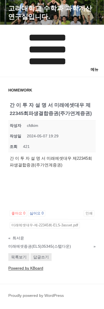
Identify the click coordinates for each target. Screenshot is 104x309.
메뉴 (94, 69)
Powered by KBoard (25, 268)
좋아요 (18, 213)
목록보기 (19, 257)
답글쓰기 (41, 257)
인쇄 (89, 213)
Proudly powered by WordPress (36, 295)
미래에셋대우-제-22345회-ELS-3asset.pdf (44, 225)
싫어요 (37, 213)
